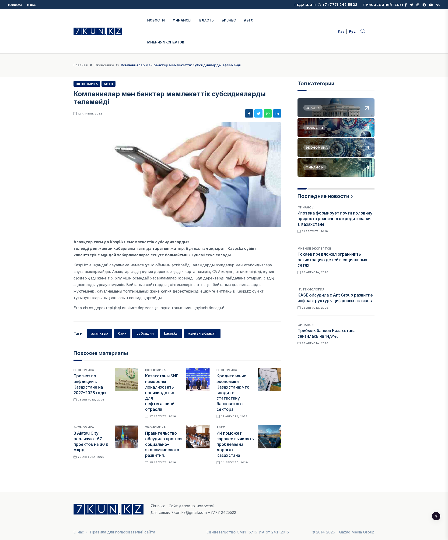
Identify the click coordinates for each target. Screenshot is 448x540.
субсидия (145, 333)
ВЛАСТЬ (206, 20)
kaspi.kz (171, 333)
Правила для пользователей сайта (122, 532)
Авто (108, 84)
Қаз (341, 31)
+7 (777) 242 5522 (339, 5)
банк (122, 333)
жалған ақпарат (202, 333)
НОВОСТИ (156, 20)
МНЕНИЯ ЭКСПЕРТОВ (165, 42)
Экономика (104, 65)
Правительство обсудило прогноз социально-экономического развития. (163, 444)
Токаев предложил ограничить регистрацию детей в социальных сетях (332, 260)
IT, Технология (311, 289)
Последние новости (323, 196)
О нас (31, 5)
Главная (81, 65)
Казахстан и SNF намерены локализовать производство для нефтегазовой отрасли (161, 393)
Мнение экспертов (314, 248)
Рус (352, 31)
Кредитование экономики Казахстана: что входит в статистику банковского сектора (233, 393)
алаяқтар (99, 333)
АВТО (248, 20)
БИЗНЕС (229, 20)
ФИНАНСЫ (182, 20)
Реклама (15, 5)
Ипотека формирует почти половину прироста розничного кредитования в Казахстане (335, 219)
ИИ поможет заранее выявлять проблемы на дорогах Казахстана (235, 444)
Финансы (306, 207)
